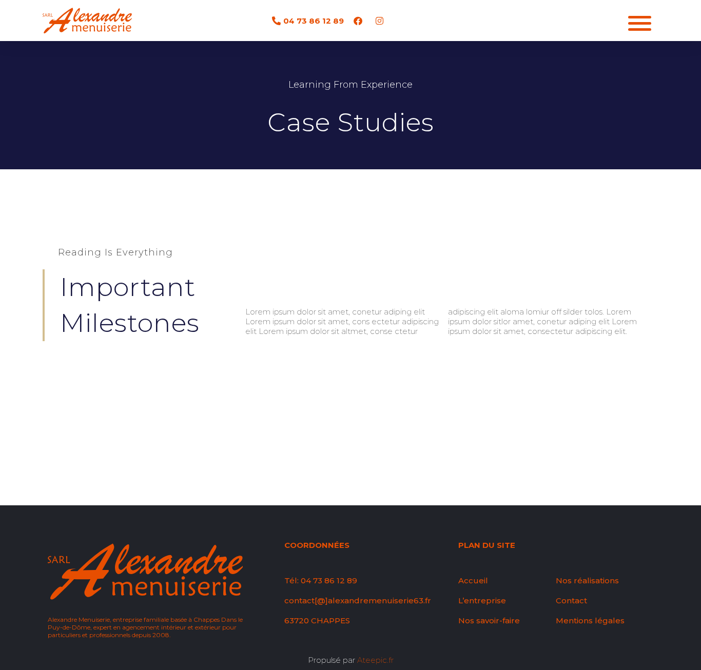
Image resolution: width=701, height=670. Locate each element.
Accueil (473, 580)
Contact (571, 600)
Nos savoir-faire (489, 620)
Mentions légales (590, 620)
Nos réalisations (587, 580)
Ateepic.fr (375, 660)
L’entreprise (482, 600)
